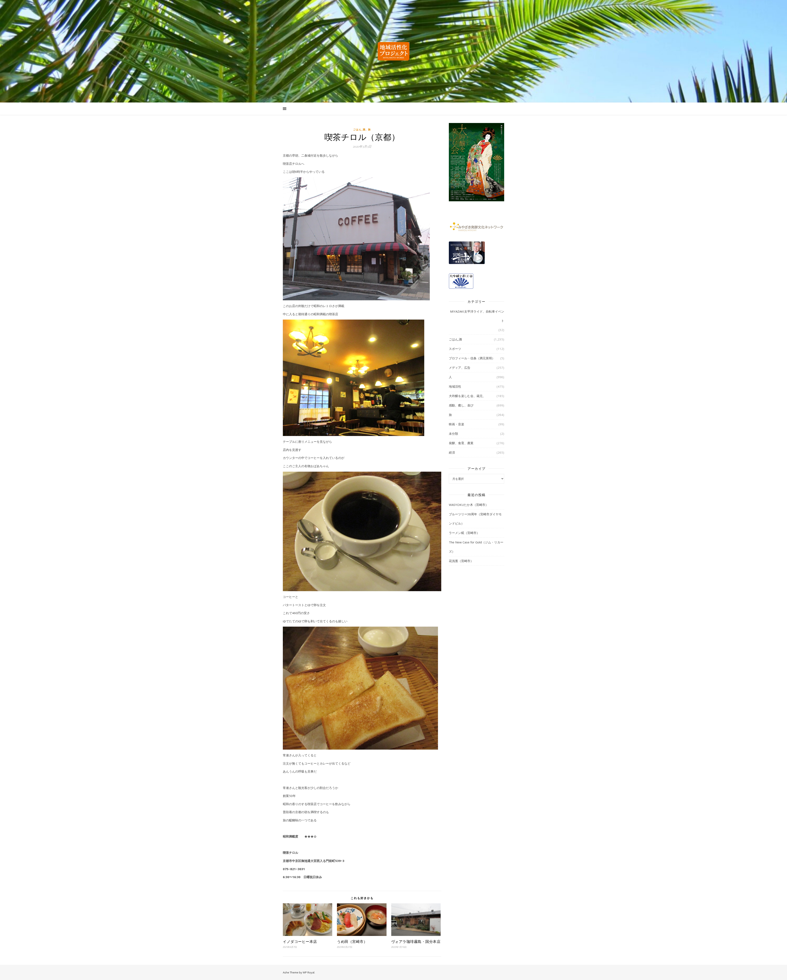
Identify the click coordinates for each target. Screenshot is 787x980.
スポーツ (455, 349)
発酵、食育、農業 (461, 443)
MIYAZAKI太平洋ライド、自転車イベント (477, 316)
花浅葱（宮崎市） (461, 561)
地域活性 (455, 386)
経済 (452, 452)
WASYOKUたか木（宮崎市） (468, 505)
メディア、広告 (459, 367)
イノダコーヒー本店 (300, 941)
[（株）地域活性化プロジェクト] (393, 51)
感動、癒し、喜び (461, 405)
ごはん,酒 (359, 129)
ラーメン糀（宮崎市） (464, 533)
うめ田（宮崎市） (352, 941)
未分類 (453, 433)
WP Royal (308, 972)
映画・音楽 (456, 424)
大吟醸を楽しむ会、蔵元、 (467, 396)
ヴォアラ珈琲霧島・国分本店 (416, 941)
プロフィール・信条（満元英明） (472, 358)
